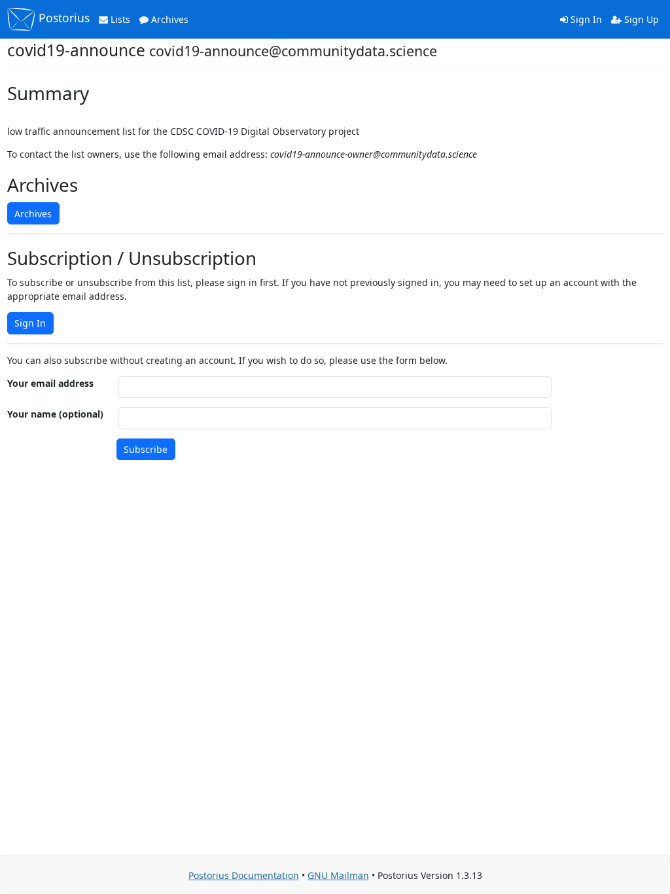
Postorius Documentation (243, 875)
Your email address (50, 383)
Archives (168, 19)
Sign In (585, 19)
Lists (119, 19)
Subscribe (146, 449)
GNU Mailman (338, 875)
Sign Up (640, 19)
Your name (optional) (55, 414)
